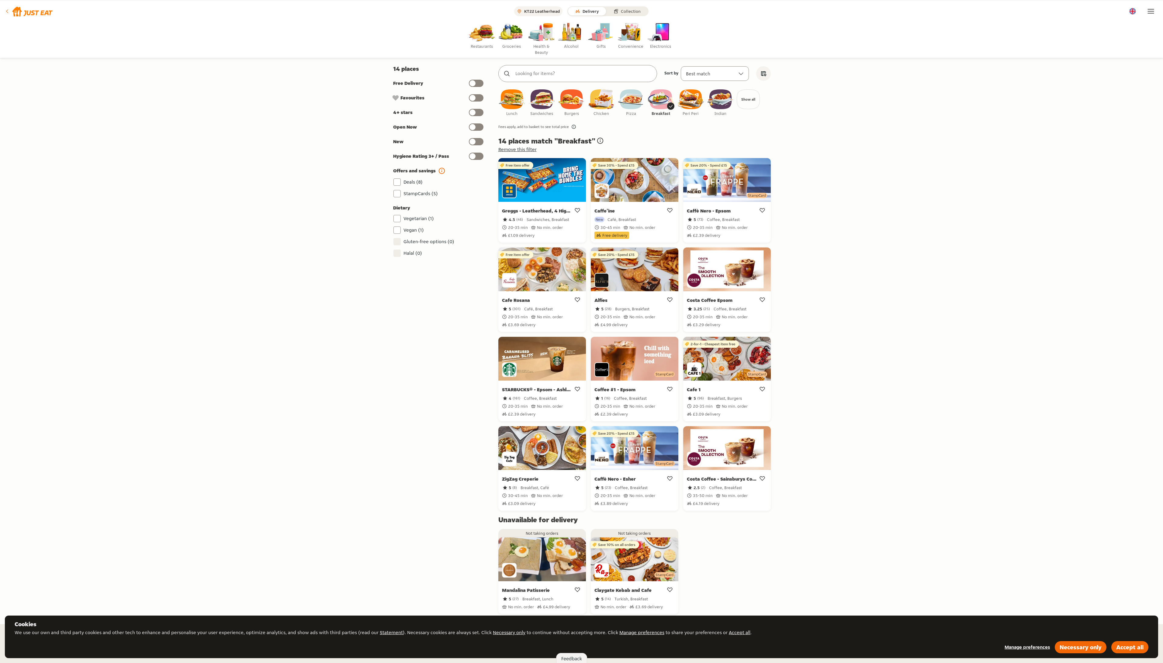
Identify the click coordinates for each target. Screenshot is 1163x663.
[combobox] (583, 73)
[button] (29, 11)
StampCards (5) (420, 193)
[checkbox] (512, 102)
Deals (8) (413, 182)
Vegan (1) (413, 230)
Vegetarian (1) (418, 218)
